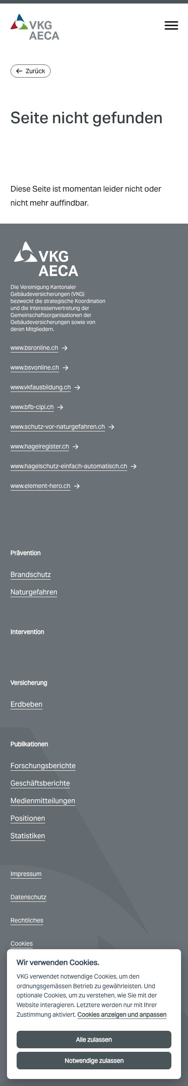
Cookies (21, 943)
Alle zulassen (94, 1039)
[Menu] (171, 25)
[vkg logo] (34, 27)
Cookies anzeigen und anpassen (122, 1014)
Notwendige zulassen (94, 1061)
